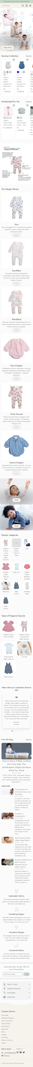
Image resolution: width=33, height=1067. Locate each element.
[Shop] (16, 491)
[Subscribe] (26, 974)
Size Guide (4, 1015)
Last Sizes (4, 1037)
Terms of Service (6, 1021)
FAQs (3, 1032)
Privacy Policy (5, 1023)
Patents (3, 1035)
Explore (16, 235)
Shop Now (4, 1029)
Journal (3, 1043)
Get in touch (5, 1026)
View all (29, 56)
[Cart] (26, 5)
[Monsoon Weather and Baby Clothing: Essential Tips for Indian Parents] (7, 862)
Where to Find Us (7, 1040)
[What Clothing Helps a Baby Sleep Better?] (7, 840)
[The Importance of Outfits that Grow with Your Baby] (7, 791)
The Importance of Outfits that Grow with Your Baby (23, 792)
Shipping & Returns (7, 1018)
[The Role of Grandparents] (7, 816)
